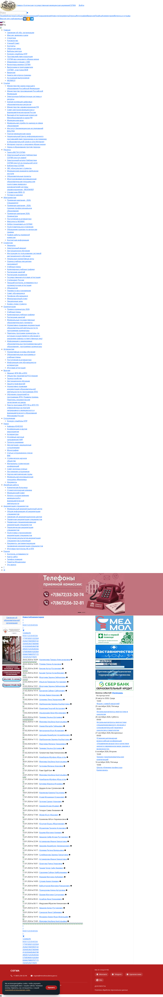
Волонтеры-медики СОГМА (18, 64)
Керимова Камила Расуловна (52, 792)
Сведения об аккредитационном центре (24, 517)
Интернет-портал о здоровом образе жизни (26, 144)
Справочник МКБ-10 (16, 192)
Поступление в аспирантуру (19, 219)
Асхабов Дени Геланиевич (50, 899)
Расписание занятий (16, 272)
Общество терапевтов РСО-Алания (22, 376)
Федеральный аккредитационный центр (24, 509)
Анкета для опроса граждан (19, 75)
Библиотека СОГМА (15, 165)
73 (24, 657)
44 (30, 646)
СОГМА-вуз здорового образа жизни (23, 59)
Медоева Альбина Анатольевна (53, 721)
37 (32, 643)
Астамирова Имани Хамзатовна (53, 841)
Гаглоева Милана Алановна (51, 766)
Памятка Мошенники (16, 562)
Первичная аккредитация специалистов (24, 519)
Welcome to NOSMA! (16, 221)
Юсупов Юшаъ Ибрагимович (52, 823)
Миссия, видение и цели (17, 35)
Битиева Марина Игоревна (51, 784)
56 (38, 649)
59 (28, 651)
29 (32, 641)
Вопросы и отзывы (122, 16)
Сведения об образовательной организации (12, 620)
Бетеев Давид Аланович (49, 695)
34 (26, 643)
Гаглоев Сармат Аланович (50, 801)
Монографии (13, 450)
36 (30, 643)
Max (100, 980)
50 (26, 649)
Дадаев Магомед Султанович (52, 894)
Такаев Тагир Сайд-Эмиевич (51, 868)
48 (38, 646)
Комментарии (108, 16)
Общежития (12, 288)
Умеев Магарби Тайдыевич (51, 726)
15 (35, 625)
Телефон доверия (14, 559)
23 (36, 638)
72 (38, 654)
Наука (6, 423)
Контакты (11, 46)
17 (24, 638)
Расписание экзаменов (17, 274)
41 (24, 646)
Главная (7, 30)
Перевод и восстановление (19, 290)
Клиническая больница (17, 487)
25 (24, 641)
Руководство (12, 40)
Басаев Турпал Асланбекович (52, 673)
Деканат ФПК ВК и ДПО (17, 373)
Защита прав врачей (16, 384)
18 (26, 638)
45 (32, 646)
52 (30, 649)
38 (34, 643)
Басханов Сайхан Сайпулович (52, 690)
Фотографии (81, 16)
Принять (51, 987)
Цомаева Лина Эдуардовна (51, 699)
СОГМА (73, 5)
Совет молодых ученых (17, 469)
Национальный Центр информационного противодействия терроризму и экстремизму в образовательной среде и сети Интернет (27, 139)
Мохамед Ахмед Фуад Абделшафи (53, 917)
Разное (7, 551)
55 (36, 649)
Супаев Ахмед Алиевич (49, 881)
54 (34, 649)
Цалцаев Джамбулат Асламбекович (54, 735)
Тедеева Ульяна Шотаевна (50, 717)
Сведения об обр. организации (20, 32)
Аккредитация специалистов (16, 506)
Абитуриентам (10, 197)
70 (34, 654)
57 (24, 651)
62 (34, 651)
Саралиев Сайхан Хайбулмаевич (53, 872)
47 (36, 646)
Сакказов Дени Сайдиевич (50, 912)
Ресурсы (7, 149)
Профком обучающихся (17, 296)
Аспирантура (12, 434)
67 (28, 654)
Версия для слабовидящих (11, 18)
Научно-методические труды (19, 474)
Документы (12, 482)
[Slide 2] (83, 612)
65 (24, 654)
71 (36, 654)
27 (28, 641)
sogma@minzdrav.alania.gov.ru (45, 976)
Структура (11, 38)
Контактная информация (18, 240)
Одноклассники (135, 974)
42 (26, 646)
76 (30, 657)
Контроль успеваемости (17, 554)
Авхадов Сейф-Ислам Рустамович (53, 837)
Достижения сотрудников (18, 471)
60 (30, 651)
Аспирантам (9, 349)
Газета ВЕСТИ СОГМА (16, 152)
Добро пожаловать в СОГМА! (19, 224)
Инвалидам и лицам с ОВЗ (18, 62)
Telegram (118, 974)
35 (28, 643)
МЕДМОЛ (11, 80)
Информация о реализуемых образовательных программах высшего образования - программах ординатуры (24, 344)
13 (31, 625)
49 (24, 649)
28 (30, 641)
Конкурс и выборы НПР (17, 54)
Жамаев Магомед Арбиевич (51, 877)
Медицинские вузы (15, 120)
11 (27, 625)
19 (28, 638)
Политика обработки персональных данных (111, 990)
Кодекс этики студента (17, 304)
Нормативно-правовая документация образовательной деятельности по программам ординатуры (23, 328)
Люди (2, 16)
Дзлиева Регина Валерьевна (51, 850)
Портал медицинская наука (19, 133)
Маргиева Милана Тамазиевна (52, 744)
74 (26, 657)
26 (26, 641)
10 (25, 625)
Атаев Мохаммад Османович (52, 797)
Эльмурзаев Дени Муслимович (52, 713)
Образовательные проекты (19, 176)
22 (34, 638)
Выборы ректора (14, 51)
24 (38, 638)
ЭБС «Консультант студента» (19, 168)
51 (28, 649)
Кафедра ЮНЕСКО (15, 426)
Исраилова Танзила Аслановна (52, 828)
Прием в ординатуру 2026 (18, 309)
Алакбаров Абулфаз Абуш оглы (52, 757)
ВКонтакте (103, 974)
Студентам (8, 243)
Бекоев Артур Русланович (50, 668)
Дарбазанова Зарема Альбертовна (54, 704)
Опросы (72, 16)
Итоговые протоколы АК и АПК (20, 548)
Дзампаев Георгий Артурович (52, 708)
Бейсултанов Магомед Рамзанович (54, 885)
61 (32, 651)
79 (36, 657)
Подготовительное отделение (20, 227)
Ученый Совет (13, 43)
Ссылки (7, 83)
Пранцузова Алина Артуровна (52, 890)
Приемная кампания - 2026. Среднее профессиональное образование (19, 208)
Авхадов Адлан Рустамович (51, 908)
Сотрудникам (9, 418)
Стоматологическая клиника (19, 490)
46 (34, 646)
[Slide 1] (79, 612)
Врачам (7, 370)
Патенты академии (15, 442)
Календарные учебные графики (21, 269)
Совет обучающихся (16, 293)
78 (34, 657)
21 (32, 638)
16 (37, 625)
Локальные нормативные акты (20, 258)
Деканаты (11, 245)
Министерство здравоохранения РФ (23, 107)
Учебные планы (14, 266)
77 (32, 657)
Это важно (11, 564)
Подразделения (44, 16)
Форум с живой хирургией (108, 703)
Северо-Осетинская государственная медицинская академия (43, 5)
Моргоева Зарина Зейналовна (52, 677)
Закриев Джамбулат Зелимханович (54, 846)
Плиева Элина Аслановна (50, 664)
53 (32, 649)
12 (29, 625)
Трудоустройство (14, 378)
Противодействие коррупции (20, 56)
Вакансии (91, 16)
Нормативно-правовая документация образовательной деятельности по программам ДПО (22, 389)
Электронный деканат (16, 248)
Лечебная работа (11, 485)
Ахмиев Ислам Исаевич (49, 806)
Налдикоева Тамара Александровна (54, 659)
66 (26, 654)
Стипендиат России (15, 280)
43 (28, 646)
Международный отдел (17, 298)
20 (30, 638)
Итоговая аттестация (16, 368)
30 (34, 641)
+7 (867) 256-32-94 (20, 976)
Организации (32, 16)
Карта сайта (12, 556)
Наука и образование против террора (23, 147)
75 (28, 657)
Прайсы (98, 16)
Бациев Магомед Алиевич (50, 832)
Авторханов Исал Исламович (52, 730)
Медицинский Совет (16, 493)
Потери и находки (15, 195)
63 (36, 651)
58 (26, 651)
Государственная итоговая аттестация (23, 277)
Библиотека (10, 16)
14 (33, 625)
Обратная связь (14, 48)
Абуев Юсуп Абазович (48, 815)
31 (36, 641)
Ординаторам (10, 306)
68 (30, 654)
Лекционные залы (15, 301)
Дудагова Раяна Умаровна (50, 863)
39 (36, 643)
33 (24, 643)
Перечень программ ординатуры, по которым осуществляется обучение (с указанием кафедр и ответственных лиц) (24, 336)
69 (32, 654)
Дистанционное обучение (18, 250)
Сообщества (20, 16)
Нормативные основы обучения (21, 352)
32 (38, 641)
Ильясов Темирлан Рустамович (53, 682)
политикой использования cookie (17, 990)
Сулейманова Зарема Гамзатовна (53, 854)
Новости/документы (60, 16)
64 (38, 651)
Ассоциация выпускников (18, 78)
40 (38, 643)
